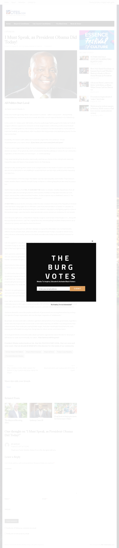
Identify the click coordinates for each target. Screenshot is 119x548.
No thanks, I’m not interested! (61, 305)
